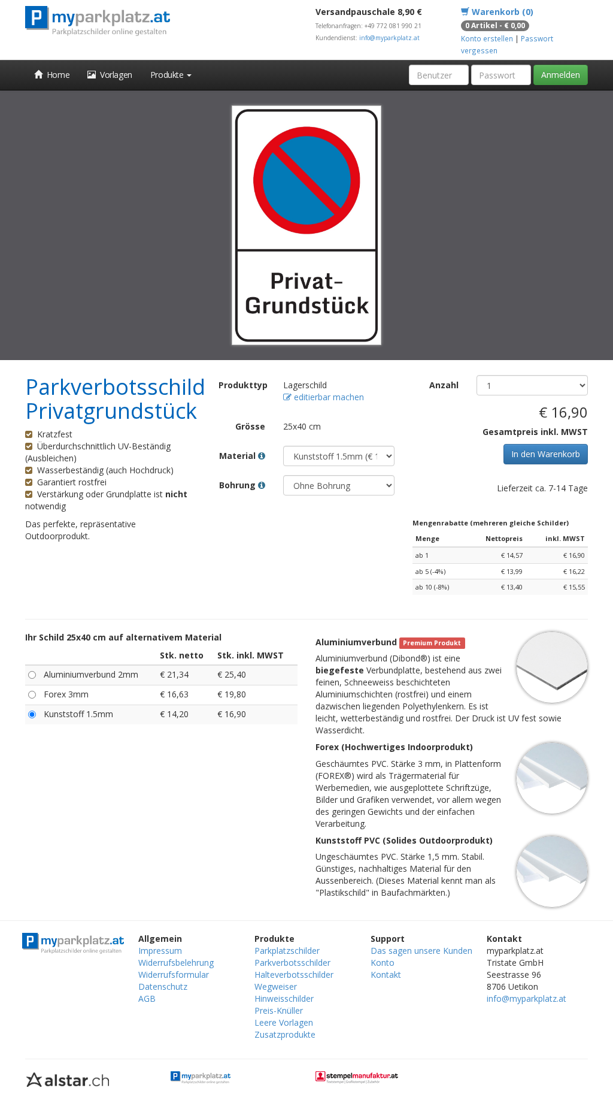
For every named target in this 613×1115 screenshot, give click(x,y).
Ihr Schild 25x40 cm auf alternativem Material (123, 637)
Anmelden (560, 74)
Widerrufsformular (173, 974)
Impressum (160, 950)
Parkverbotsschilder (292, 962)
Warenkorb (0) (501, 11)
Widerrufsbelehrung (176, 962)
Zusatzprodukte (284, 1034)
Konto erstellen (487, 38)
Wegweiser (275, 986)
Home (56, 74)
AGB (147, 998)
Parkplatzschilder (287, 950)
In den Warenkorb (545, 454)
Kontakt (386, 974)
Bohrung (238, 485)
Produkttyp (243, 385)
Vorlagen (114, 74)
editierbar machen (328, 397)
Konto (382, 962)
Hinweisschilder (284, 998)
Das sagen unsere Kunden (421, 950)
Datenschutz (162, 986)
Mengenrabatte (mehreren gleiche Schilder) (490, 522)
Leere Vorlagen (283, 1022)
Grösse (250, 426)
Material (238, 455)
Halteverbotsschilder (293, 974)
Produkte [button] (168, 74)
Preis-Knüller (278, 1010)
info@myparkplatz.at (389, 38)
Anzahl (444, 385)
